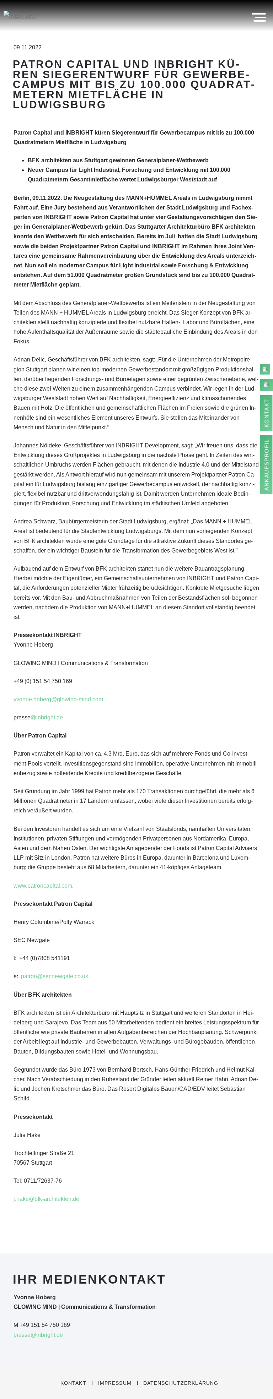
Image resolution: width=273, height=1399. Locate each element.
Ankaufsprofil (267, 465)
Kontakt (73, 1383)
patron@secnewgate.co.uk (54, 976)
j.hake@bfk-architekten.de (46, 1199)
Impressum (115, 1383)
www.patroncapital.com (43, 886)
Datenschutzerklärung (180, 1383)
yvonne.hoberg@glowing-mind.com (58, 699)
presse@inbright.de (38, 1335)
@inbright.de (47, 717)
